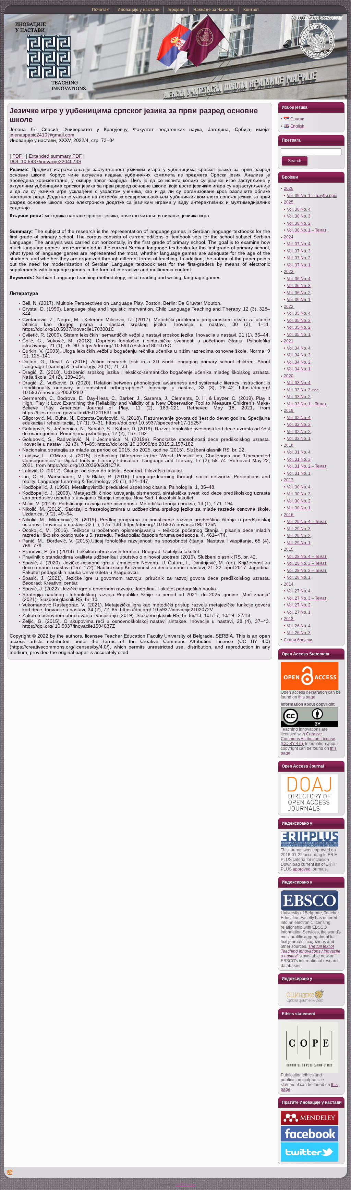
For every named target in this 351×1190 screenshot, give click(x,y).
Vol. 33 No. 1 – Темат (307, 404)
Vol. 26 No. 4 (299, 626)
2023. (289, 271)
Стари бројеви (298, 640)
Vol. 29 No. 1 (299, 542)
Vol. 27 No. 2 (299, 605)
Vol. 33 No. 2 (299, 396)
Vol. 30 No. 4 (299, 487)
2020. (289, 376)
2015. (289, 549)
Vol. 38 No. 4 (299, 209)
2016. (289, 514)
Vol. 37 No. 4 (299, 243)
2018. (289, 445)
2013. (289, 618)
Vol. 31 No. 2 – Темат (307, 466)
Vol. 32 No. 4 (299, 417)
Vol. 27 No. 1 (299, 612)
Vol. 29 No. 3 (299, 528)
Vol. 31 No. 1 (299, 473)
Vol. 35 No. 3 (299, 320)
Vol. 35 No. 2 (299, 327)
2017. (289, 480)
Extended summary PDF (55, 156)
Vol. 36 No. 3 (299, 285)
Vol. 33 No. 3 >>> (303, 390)
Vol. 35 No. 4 (299, 313)
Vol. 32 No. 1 (299, 438)
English (296, 126)
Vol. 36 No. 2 (299, 292)
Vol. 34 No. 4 (299, 348)
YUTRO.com (185, 1185)
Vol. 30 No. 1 (299, 508)
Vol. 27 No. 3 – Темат (307, 598)
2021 (288, 341)
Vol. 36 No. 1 (299, 299)
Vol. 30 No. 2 (299, 501)
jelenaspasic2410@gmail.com (42, 135)
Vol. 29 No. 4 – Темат (307, 521)
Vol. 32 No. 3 (299, 424)
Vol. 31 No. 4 (299, 452)
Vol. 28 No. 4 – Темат (307, 556)
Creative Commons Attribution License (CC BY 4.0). (308, 739)
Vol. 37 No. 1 (299, 265)
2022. (289, 306)
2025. (289, 202)
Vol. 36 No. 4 (299, 278)
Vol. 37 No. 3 (299, 251)
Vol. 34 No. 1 (299, 369)
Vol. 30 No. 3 (299, 494)
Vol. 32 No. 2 (299, 431)
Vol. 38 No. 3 (299, 216)
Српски (296, 119)
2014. (289, 584)
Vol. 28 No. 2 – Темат (307, 570)
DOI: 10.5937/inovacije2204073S (45, 161)
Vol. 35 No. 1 (299, 334)
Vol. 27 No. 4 (299, 591)
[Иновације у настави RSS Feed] (10, 1172)
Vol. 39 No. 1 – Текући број (312, 195)
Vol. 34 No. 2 (299, 362)
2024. (289, 237)
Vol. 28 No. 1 (299, 577)
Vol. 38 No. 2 (299, 223)
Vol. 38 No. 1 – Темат (307, 230)
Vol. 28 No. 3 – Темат (307, 563)
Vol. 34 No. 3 (299, 355)
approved (302, 869)
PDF (17, 156)
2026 (288, 188)
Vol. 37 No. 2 (299, 258)
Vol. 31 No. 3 (299, 459)
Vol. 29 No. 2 (299, 535)
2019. (289, 410)
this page (306, 697)
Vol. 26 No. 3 (299, 632)
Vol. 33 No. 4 (299, 382)
